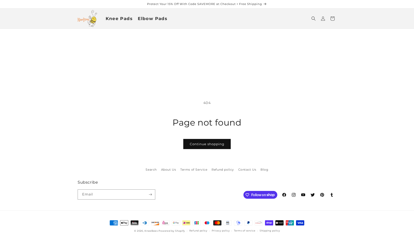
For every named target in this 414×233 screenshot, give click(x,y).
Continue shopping (207, 144)
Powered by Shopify (171, 230)
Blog (264, 170)
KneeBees (151, 230)
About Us (168, 170)
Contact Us (247, 170)
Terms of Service (193, 170)
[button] (313, 18)
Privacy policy (221, 230)
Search (151, 170)
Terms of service (244, 230)
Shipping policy (270, 230)
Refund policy (223, 170)
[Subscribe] (150, 194)
